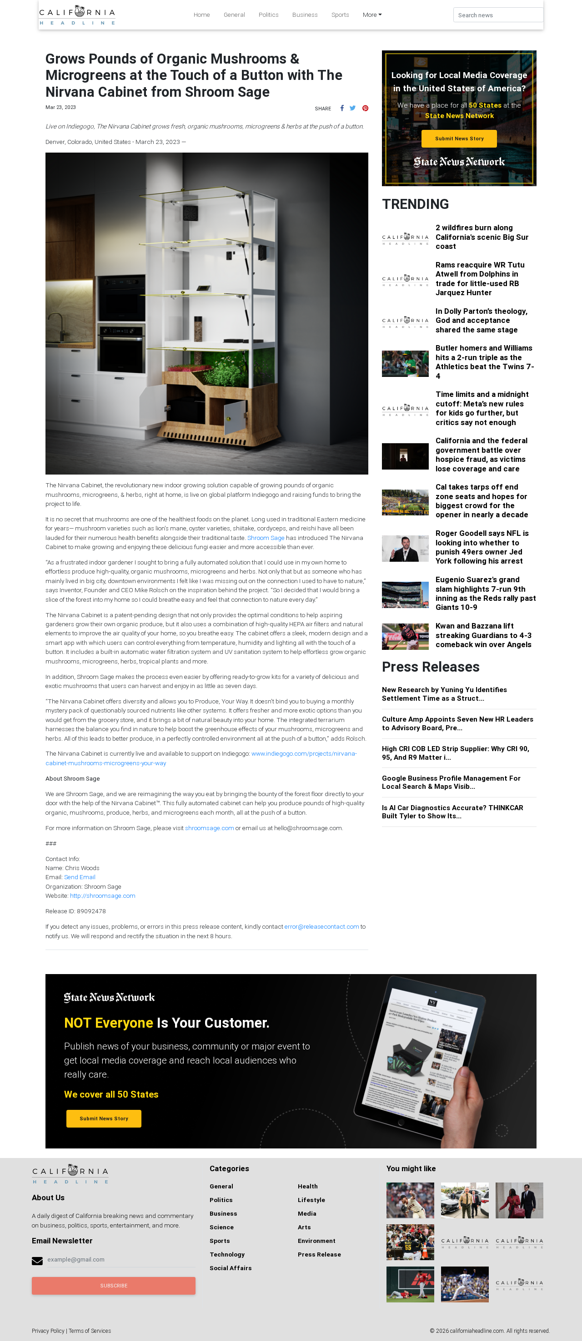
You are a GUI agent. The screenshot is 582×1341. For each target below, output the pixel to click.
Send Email (79, 877)
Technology (227, 1254)
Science (222, 1227)
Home (202, 14)
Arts (304, 1227)
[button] (342, 108)
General (234, 14)
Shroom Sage (266, 538)
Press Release (319, 1254)
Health (308, 1186)
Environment (317, 1241)
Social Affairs (231, 1268)
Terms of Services (90, 1330)
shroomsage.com (209, 828)
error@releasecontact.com (322, 926)
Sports (340, 14)
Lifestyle (311, 1200)
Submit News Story (459, 138)
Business (305, 14)
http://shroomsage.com (102, 895)
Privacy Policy (48, 1330)
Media (307, 1213)
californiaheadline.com (477, 1330)
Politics (269, 14)
